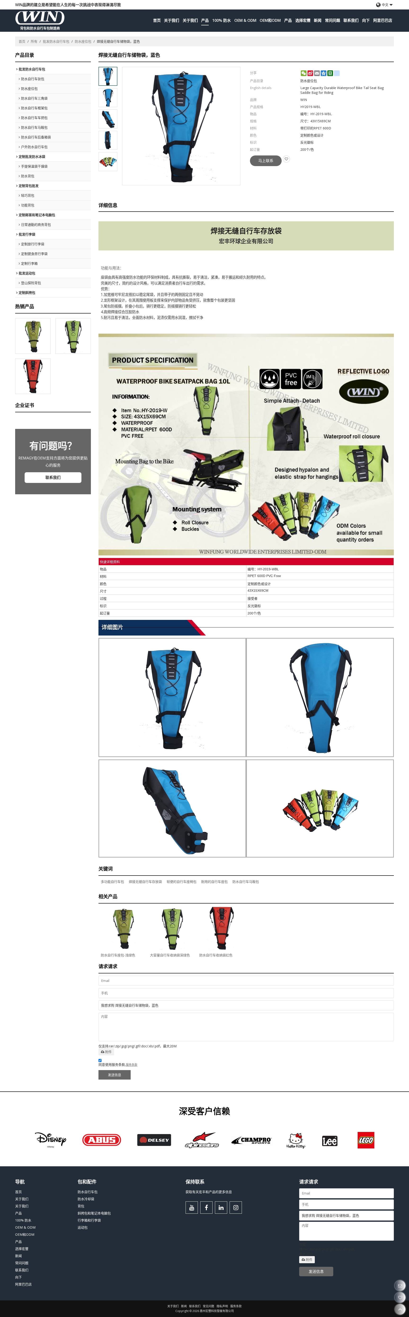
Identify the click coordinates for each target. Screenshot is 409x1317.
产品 (205, 20)
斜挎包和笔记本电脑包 (94, 1213)
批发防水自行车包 (56, 41)
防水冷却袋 (86, 1199)
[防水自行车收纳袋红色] (32, 376)
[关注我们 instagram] (236, 1207)
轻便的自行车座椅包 (181, 881)
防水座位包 (83, 41)
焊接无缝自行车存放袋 (145, 881)
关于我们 (171, 20)
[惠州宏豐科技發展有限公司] (40, 18)
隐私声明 (222, 1306)
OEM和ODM (270, 20)
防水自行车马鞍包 (245, 881)
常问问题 (332, 20)
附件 (108, 1052)
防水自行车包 (88, 1192)
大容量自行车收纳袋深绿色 (170, 955)
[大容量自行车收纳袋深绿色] (73, 336)
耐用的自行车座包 (214, 881)
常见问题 (208, 1306)
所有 (34, 41)
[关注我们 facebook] (206, 1207)
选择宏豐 (303, 20)
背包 (81, 1206)
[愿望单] (400, 1297)
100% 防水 (221, 20)
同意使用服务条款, (117, 1064)
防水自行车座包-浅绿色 (118, 955)
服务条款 (131, 1065)
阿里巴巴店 (382, 20)
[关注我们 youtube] (192, 1207)
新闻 (317, 20)
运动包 (83, 1227)
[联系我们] (400, 1285)
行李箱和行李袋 (89, 1220)
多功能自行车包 (112, 881)
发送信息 (114, 1074)
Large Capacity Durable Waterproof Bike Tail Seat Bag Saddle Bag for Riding (342, 90)
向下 (366, 20)
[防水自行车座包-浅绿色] (32, 336)
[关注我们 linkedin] (221, 1207)
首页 (157, 20)
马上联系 (265, 160)
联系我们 (351, 20)
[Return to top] (400, 1309)
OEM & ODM (245, 20)
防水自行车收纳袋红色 (215, 955)
